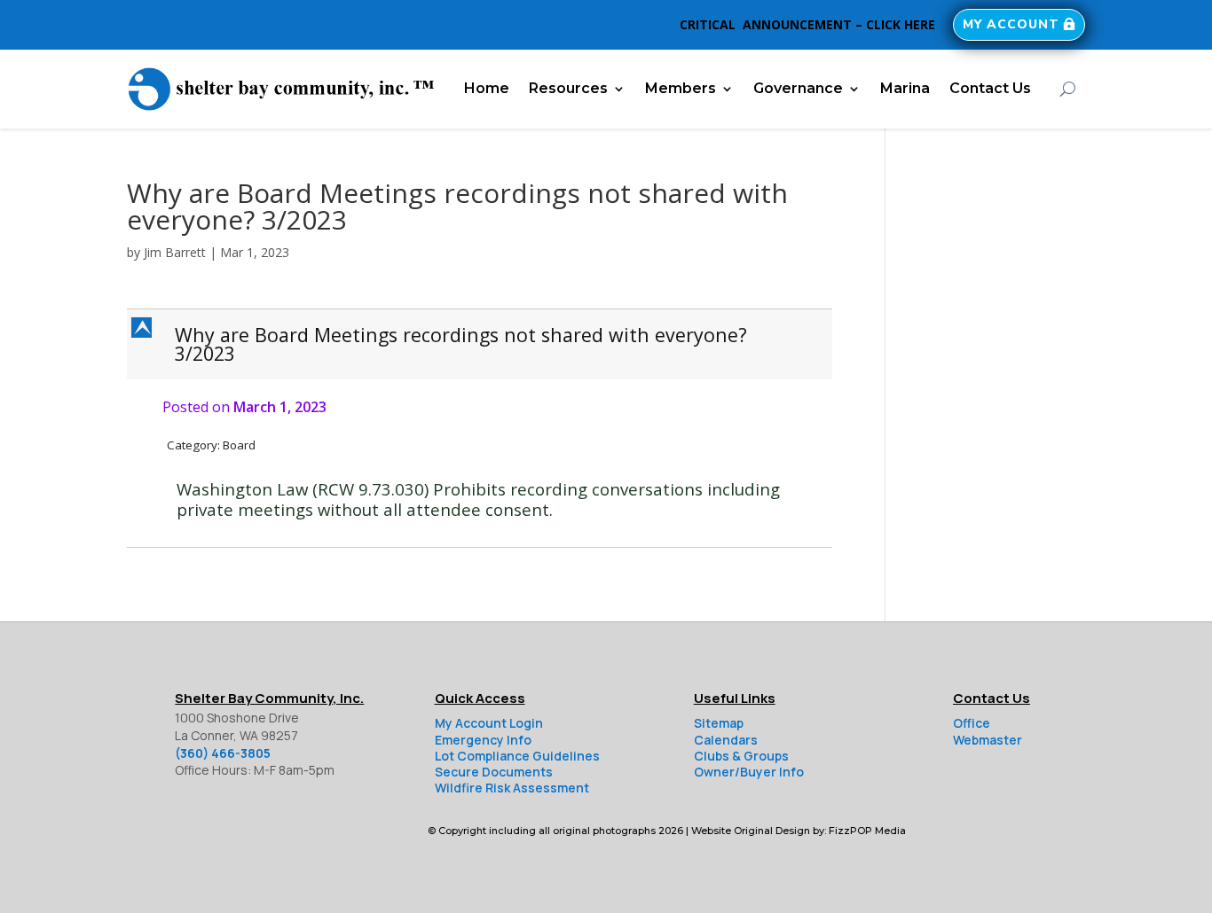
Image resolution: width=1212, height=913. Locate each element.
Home (486, 88)
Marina (905, 88)
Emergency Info (483, 739)
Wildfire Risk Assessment (512, 787)
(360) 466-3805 (223, 753)
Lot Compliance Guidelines (517, 755)
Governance (798, 88)
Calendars (726, 739)
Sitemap (719, 722)
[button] (481, 344)
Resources (568, 88)
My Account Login (489, 722)
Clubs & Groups (741, 755)
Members (680, 88)
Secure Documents (494, 771)
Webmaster (987, 739)
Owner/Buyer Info (749, 771)
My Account (1011, 24)
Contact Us (990, 88)
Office (971, 722)
